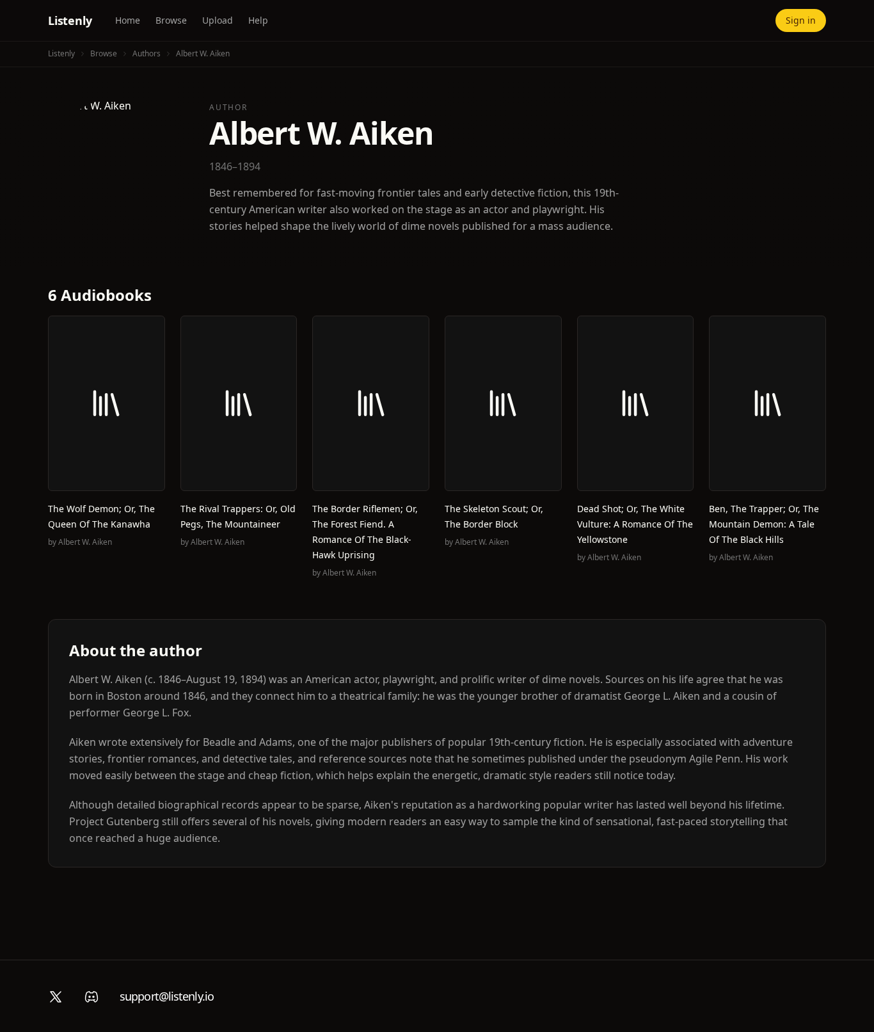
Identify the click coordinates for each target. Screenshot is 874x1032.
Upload (217, 20)
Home (127, 20)
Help (258, 20)
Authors (146, 53)
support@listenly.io (167, 996)
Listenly (70, 20)
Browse (171, 20)
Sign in (801, 20)
